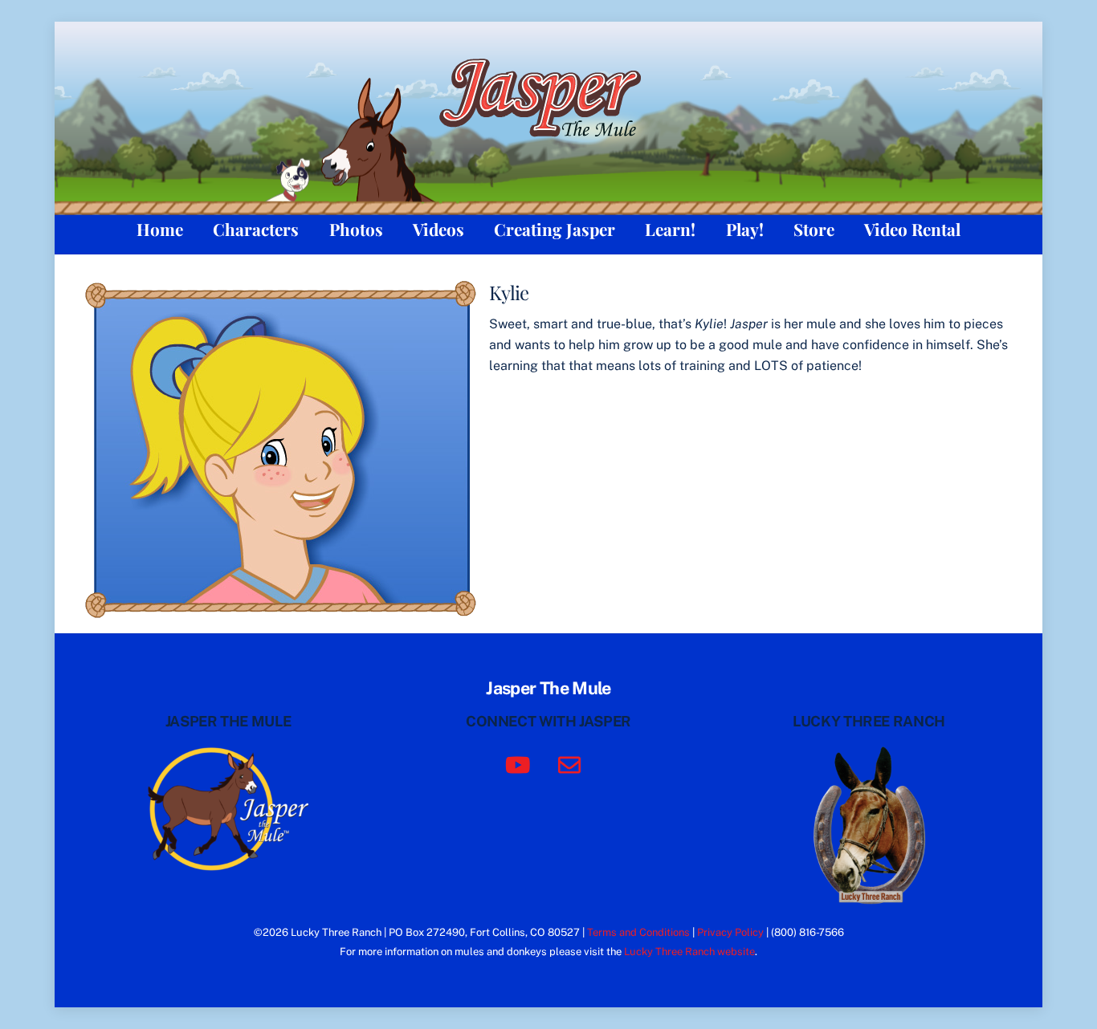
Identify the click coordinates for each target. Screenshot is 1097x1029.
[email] (572, 764)
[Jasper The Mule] (549, 147)
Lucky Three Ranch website (689, 952)
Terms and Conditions (638, 932)
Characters (256, 229)
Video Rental (912, 229)
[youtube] (521, 764)
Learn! (670, 229)
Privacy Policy (730, 932)
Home (160, 229)
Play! (745, 229)
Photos (356, 229)
